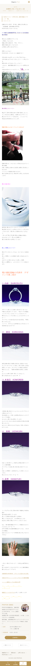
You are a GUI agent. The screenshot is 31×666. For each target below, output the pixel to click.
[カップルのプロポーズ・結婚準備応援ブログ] (15, 1)
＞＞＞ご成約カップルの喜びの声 (11, 582)
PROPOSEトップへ (7, 654)
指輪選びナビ (5, 652)
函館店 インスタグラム (8, 592)
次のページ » (23, 645)
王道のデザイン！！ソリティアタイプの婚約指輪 (15, 577)
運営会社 (13, 652)
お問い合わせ (21, 652)
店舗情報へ (15, 637)
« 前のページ (7, 645)
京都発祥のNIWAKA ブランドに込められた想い (15, 573)
